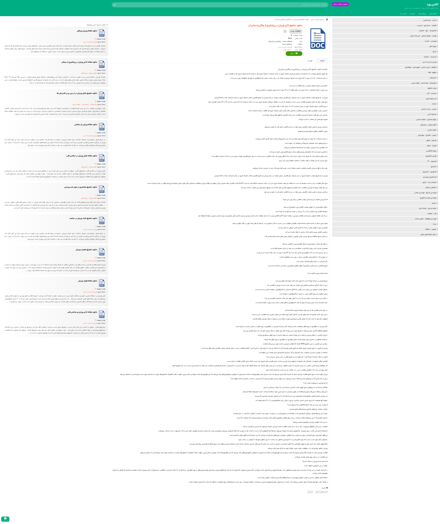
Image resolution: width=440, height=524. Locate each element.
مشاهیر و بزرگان (430, 187)
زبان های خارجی (431, 99)
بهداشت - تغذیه (430, 41)
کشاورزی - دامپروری (429, 172)
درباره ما (412, 14)
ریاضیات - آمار (431, 93)
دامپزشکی (433, 78)
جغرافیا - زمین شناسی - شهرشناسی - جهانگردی (420, 67)
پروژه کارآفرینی (431, 151)
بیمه (434, 224)
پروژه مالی (432, 46)
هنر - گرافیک (432, 213)
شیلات (434, 104)
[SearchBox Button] (114, 4)
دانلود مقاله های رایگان (428, 234)
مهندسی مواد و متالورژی (428, 198)
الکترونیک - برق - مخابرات (427, 31)
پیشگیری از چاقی (321, 492)
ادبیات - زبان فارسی (429, 20)
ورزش (309, 492)
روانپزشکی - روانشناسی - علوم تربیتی (424, 83)
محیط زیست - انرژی (429, 182)
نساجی (434, 203)
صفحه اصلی (433, 14)
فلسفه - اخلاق (431, 140)
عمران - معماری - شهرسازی (427, 135)
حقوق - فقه (432, 72)
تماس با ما (403, 14)
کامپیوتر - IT (432, 161)
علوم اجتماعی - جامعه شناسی (426, 119)
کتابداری (433, 167)
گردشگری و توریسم (429, 177)
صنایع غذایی (432, 114)
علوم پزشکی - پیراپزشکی (428, 125)
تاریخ (434, 52)
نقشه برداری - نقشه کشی (427, 208)
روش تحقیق (432, 88)
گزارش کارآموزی (431, 156)
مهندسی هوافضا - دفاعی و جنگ (425, 219)
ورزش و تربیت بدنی (429, 62)
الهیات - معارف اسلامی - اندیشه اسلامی (423, 36)
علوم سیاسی (432, 130)
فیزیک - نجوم (431, 146)
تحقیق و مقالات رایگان (340, 4)
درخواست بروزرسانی (275, 41)
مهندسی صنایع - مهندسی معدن (425, 193)
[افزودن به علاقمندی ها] (285, 31)
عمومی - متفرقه (430, 229)
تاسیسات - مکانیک (430, 57)
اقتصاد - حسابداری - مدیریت (426, 25)
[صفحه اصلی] (327, 19)
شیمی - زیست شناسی (428, 109)
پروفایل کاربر (422, 14)
